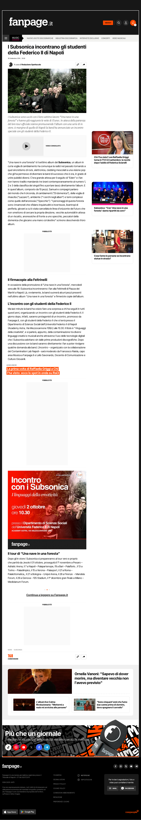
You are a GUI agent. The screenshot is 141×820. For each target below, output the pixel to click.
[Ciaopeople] (132, 812)
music (15, 37)
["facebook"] (39, 747)
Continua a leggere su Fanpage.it (47, 595)
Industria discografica (66, 38)
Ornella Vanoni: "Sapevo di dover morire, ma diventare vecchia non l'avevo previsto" (102, 678)
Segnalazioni (59, 779)
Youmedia (57, 775)
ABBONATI (108, 23)
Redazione (57, 797)
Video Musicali (119, 38)
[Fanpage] (12, 766)
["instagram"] (16, 747)
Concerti (105, 38)
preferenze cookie (61, 802)
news (10, 650)
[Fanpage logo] (27, 23)
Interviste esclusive (89, 38)
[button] (83, 64)
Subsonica (18, 650)
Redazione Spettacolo (31, 64)
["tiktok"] (8, 747)
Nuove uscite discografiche (40, 38)
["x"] (31, 747)
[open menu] (5, 38)
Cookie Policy (59, 788)
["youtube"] (24, 747)
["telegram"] (47, 747)
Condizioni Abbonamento (64, 793)
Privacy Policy (59, 784)
